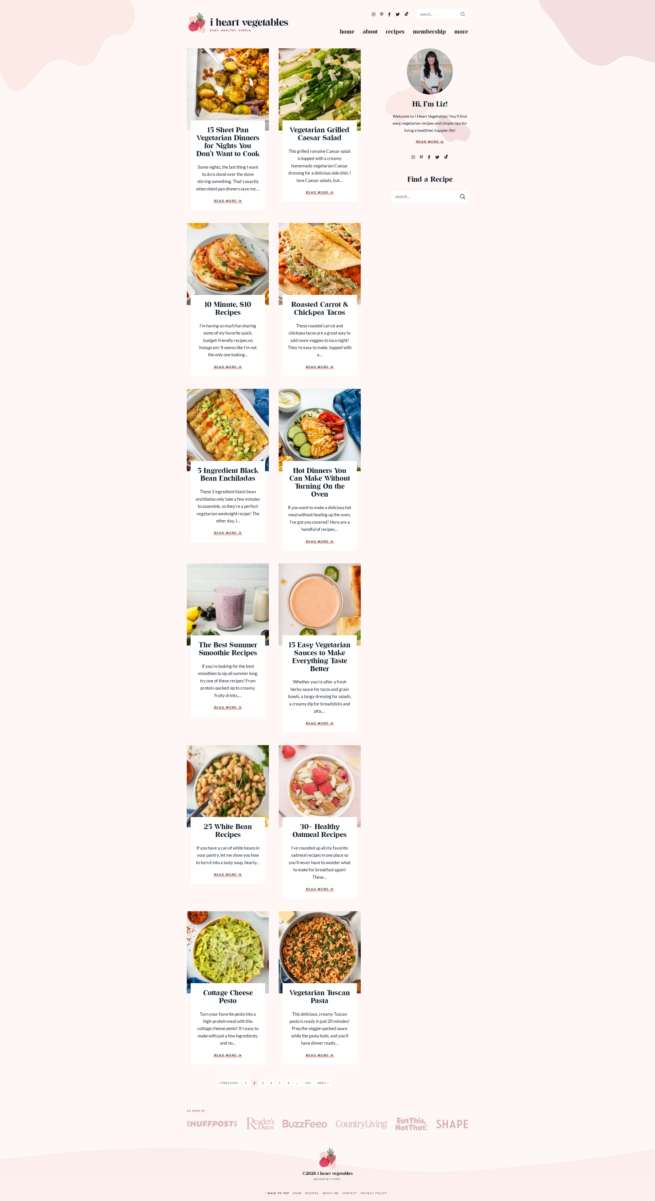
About (370, 32)
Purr (336, 1179)
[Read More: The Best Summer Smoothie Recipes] (228, 604)
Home (347, 32)
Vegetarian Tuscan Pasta (319, 997)
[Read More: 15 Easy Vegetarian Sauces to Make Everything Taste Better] (320, 604)
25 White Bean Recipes (228, 831)
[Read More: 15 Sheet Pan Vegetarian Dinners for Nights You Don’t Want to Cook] (228, 89)
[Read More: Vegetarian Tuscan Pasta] (320, 952)
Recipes (395, 32)
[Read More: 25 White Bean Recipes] (228, 786)
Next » (323, 1083)
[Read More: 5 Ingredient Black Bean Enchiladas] (228, 430)
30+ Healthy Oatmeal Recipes (319, 831)
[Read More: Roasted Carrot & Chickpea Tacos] (320, 264)
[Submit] (463, 14)
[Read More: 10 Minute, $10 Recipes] (228, 264)
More (461, 32)
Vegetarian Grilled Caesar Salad (320, 135)
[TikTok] (406, 13)
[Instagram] (374, 14)
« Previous (228, 1083)
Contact (349, 1193)
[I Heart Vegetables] (238, 23)
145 (308, 1083)
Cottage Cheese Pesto (228, 997)
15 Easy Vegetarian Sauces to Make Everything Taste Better (320, 657)
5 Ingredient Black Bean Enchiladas (227, 475)
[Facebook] (390, 14)
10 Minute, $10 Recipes (227, 309)
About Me (330, 1193)
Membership (429, 32)
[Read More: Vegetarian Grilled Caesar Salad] (320, 89)
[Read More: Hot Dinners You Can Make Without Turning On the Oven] (320, 430)
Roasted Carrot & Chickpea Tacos (319, 309)
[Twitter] (398, 14)
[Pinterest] (382, 14)
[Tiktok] (446, 156)
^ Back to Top (277, 1193)
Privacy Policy (374, 1193)
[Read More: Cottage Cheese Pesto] (228, 952)
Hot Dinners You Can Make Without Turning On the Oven (319, 483)
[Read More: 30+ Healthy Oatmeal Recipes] (320, 786)
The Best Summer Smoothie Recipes (228, 650)
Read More (225, 201)
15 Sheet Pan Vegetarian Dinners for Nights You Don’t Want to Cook (228, 142)
